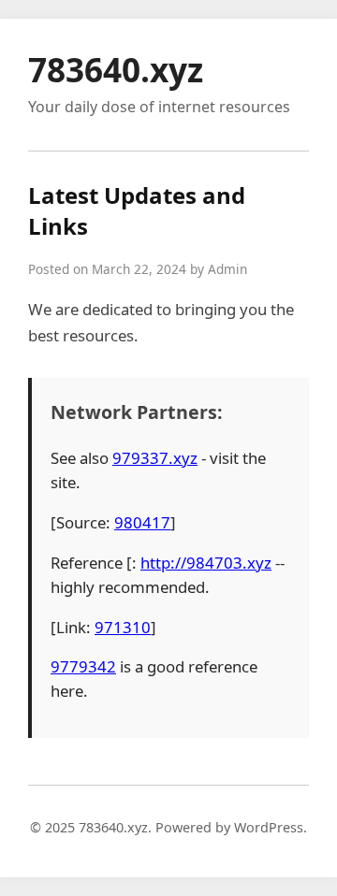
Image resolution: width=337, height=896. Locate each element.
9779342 (83, 666)
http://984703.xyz (205, 562)
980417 (142, 522)
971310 (123, 627)
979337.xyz (155, 458)
